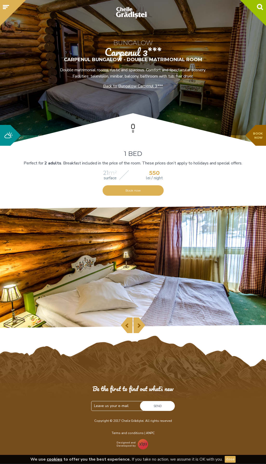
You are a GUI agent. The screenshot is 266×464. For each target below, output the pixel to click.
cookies (54, 459)
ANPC (150, 433)
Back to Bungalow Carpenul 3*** (133, 86)
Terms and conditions (128, 433)
